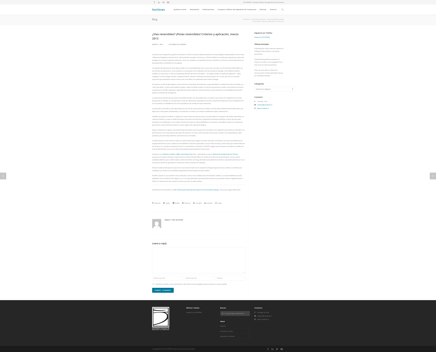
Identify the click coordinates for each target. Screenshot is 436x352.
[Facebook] (154, 2)
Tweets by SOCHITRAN (262, 37)
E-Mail (219, 203)
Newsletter (194, 9)
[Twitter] (163, 2)
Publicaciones (208, 9)
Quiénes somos (180, 9)
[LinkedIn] (159, 2)
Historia (223, 326)
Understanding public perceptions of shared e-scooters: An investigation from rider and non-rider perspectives (268, 62)
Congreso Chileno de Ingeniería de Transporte (237, 9)
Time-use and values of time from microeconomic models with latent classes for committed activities (268, 73)
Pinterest (187, 203)
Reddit (177, 203)
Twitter (167, 203)
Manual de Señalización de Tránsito (225, 154)
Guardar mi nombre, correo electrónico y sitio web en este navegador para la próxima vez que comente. (191, 284)
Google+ (199, 203)
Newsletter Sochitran (227, 336)
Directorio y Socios (226, 331)
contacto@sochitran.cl (264, 105)
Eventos (273, 9)
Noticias (263, 9)
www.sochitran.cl (263, 108)
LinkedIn (209, 203)
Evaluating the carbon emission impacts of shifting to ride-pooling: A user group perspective (268, 51)
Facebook (157, 203)
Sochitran (158, 9)
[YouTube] (168, 2)
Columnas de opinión (177, 44)
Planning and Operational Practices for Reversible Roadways (198, 190)
